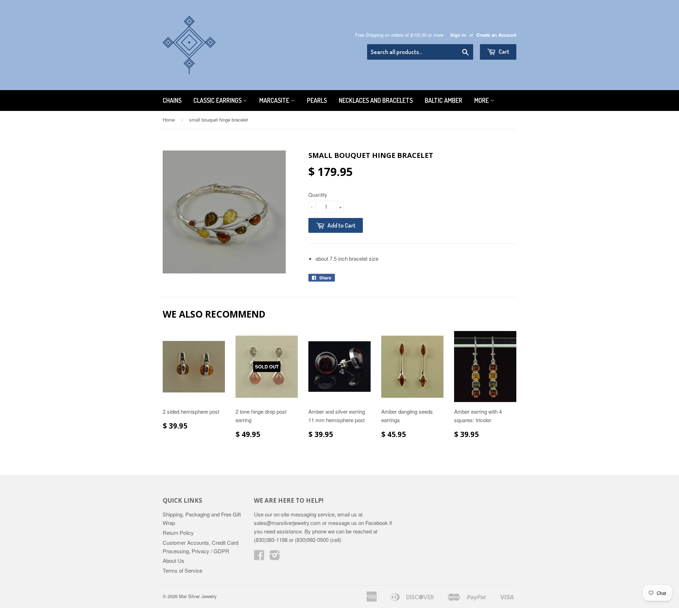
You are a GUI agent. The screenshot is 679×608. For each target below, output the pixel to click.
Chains (172, 100)
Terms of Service (182, 570)
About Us (173, 560)
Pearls (317, 100)
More (482, 100)
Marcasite (275, 100)
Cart (503, 51)
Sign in (458, 35)
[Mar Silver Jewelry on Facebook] (259, 557)
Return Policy (178, 532)
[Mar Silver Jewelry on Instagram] (274, 557)
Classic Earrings (218, 100)
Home (169, 119)
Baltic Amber (443, 100)
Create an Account (496, 35)
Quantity (317, 194)
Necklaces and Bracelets (376, 100)
